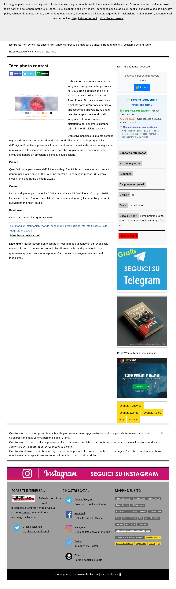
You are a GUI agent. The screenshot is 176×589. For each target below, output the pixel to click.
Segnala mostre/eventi (124, 544)
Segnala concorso (153, 537)
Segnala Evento (128, 412)
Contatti (133, 419)
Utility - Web (142, 524)
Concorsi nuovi (139, 499)
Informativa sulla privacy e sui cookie (129, 537)
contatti (25, 512)
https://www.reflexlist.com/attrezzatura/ (32, 51)
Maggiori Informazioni (84, 18)
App (140, 518)
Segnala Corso (152, 412)
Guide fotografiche (152, 518)
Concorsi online (122, 505)
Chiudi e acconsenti (111, 18)
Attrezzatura (130, 524)
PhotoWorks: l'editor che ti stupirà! (137, 353)
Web (125, 518)
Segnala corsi (141, 544)
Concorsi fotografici (123, 499)
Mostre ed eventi (155, 512)
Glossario (119, 524)
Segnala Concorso (130, 405)
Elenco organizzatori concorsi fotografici (131, 512)
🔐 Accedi (142, 87)
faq (159, 544)
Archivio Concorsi (137, 505)
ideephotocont (128, 235)
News (118, 518)
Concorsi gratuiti (154, 499)
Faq (121, 419)
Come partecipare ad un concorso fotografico (133, 531)
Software (133, 518)
